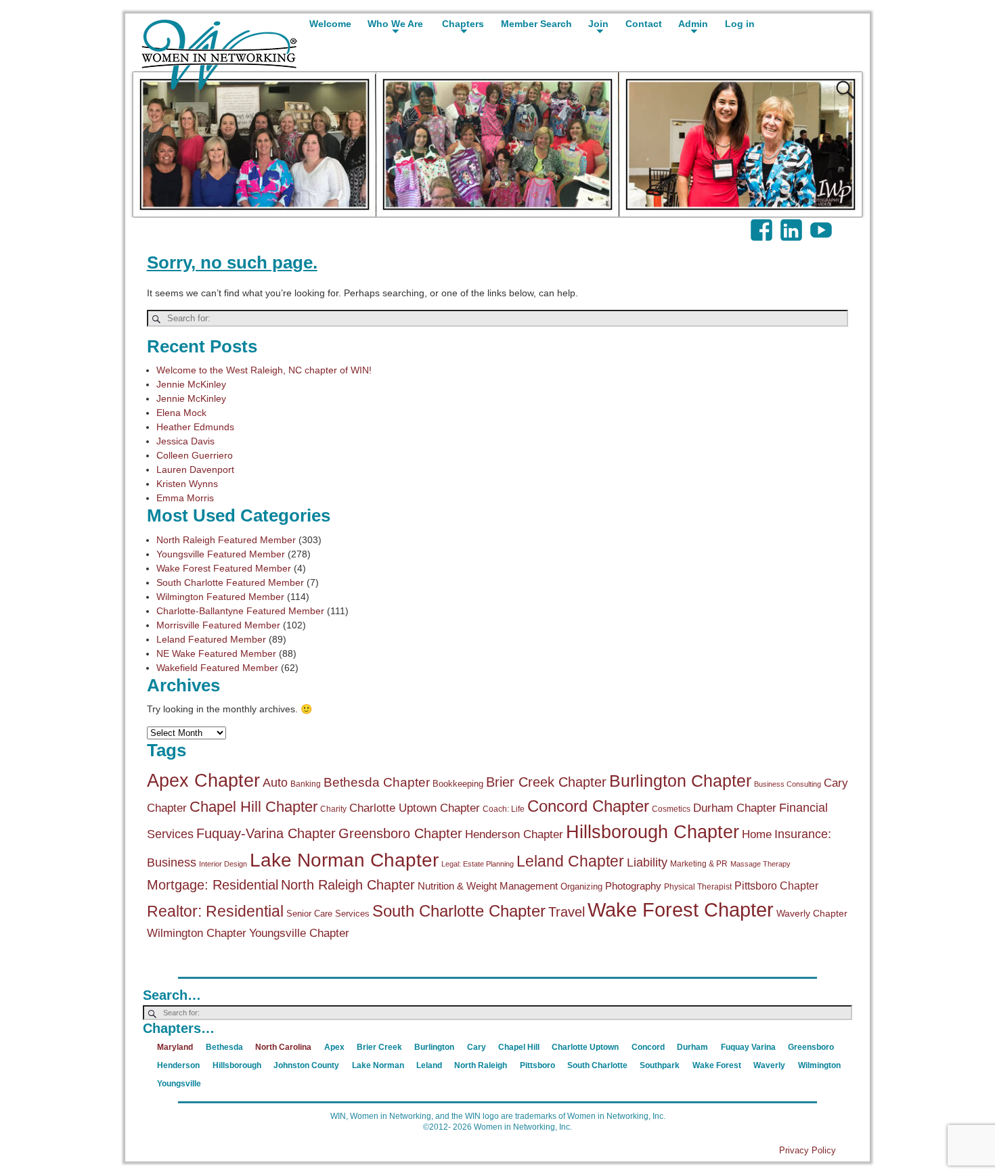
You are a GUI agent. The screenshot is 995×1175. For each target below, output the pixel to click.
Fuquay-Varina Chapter (266, 833)
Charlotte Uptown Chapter (414, 808)
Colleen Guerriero (194, 455)
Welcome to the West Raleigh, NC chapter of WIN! (264, 370)
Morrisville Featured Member (218, 625)
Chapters (463, 23)
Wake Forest (716, 1065)
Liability (647, 862)
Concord (648, 1047)
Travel (566, 911)
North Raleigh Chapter (348, 884)
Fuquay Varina (748, 1047)
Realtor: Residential (215, 911)
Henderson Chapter (514, 834)
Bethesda (224, 1047)
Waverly (769, 1065)
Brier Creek (379, 1047)
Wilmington (819, 1065)
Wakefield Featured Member (217, 667)
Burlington (434, 1047)
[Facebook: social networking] (762, 223)
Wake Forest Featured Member (223, 568)
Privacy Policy (807, 1150)
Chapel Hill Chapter (253, 806)
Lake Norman (378, 1065)
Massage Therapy (760, 864)
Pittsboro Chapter (776, 885)
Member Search (536, 23)
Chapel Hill (518, 1047)
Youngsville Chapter (299, 933)
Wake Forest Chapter (681, 909)
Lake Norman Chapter (344, 860)
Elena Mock (181, 412)
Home (757, 834)
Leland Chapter (570, 861)
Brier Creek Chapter (546, 782)
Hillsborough (237, 1065)
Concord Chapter (588, 806)
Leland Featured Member (211, 639)
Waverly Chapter (811, 913)
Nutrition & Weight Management (488, 886)
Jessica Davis (185, 441)
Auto (275, 782)
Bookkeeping (458, 784)
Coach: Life (504, 809)
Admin (693, 23)
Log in (740, 23)
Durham (692, 1047)
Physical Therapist (698, 887)
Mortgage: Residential (212, 884)
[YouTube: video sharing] (822, 223)
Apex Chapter (203, 780)
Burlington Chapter (680, 780)
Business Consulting (787, 784)
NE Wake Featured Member (216, 653)
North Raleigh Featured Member (226, 539)
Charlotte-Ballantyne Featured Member (240, 610)
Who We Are (395, 23)
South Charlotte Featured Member (230, 582)
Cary (476, 1047)
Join (598, 23)
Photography (633, 886)
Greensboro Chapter (400, 833)
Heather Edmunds (195, 426)
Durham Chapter (734, 808)
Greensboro (811, 1047)
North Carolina (283, 1047)
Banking (305, 784)
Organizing (581, 886)
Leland (429, 1065)
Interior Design (223, 864)
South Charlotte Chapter (459, 911)
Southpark (660, 1065)
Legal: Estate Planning (477, 864)
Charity (333, 809)
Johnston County (306, 1065)
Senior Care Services (328, 913)
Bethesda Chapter (377, 782)
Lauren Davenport (195, 469)
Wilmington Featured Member (220, 596)
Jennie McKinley (191, 384)
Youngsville (179, 1083)
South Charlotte (597, 1065)
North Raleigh (480, 1065)
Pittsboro (537, 1065)
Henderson (178, 1065)
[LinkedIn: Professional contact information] (792, 223)
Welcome (330, 23)
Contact (643, 23)
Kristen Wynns (187, 483)
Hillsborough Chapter (652, 832)
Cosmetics (671, 809)
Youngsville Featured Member (220, 554)
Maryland (175, 1047)
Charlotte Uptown (585, 1047)
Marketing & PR (699, 864)
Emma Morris (185, 497)
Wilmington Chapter (196, 933)
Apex (334, 1047)
